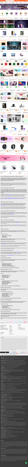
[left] (0, 13)
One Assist (10, 329)
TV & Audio (9, 2)
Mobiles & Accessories (2, 2)
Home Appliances (17, 2)
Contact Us (10, 327)
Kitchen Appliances (13, 2)
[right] (27, 13)
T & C (19, 326)
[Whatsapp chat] (26, 463)
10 (18, 9)
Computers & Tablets (6, 2)
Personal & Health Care (25, 2)
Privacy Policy (19, 327)
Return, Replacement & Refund (21, 329)
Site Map (10, 328)
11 (19, 9)
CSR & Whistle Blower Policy (21, 328)
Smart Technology (21, 2)
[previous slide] (0, 7)
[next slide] (27, 7)
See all (23, 29)
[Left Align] (13, 0)
